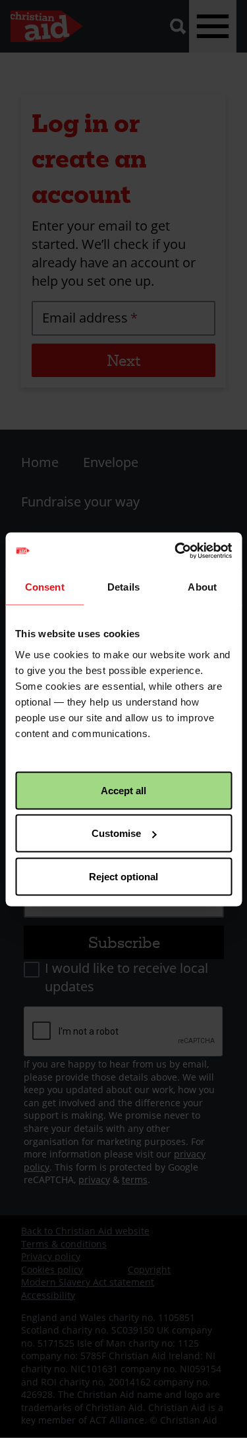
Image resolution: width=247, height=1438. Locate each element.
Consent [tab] (45, 587)
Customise (116, 833)
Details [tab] (123, 587)
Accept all (123, 790)
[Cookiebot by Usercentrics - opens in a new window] (176, 550)
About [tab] (202, 587)
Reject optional (123, 876)
